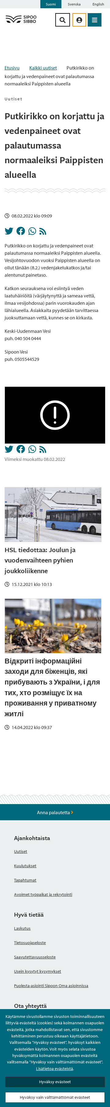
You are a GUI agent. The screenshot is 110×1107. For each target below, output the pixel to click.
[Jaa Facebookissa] (20, 232)
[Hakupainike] (62, 20)
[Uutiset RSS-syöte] (42, 232)
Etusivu (12, 68)
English (98, 4)
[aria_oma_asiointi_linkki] (79, 20)
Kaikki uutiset (43, 68)
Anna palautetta (54, 812)
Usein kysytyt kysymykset (37, 971)
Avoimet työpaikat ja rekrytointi (43, 894)
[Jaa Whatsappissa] (32, 232)
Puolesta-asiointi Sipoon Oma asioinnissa (51, 985)
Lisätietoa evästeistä (54, 1068)
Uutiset (20, 851)
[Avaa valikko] (94, 20)
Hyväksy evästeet (55, 1081)
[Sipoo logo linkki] (21, 23)
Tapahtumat (25, 880)
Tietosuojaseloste (30, 942)
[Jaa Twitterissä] (9, 232)
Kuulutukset (25, 865)
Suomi (51, 4)
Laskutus (22, 928)
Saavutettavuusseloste (35, 957)
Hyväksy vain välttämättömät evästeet (55, 1097)
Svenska (74, 4)
